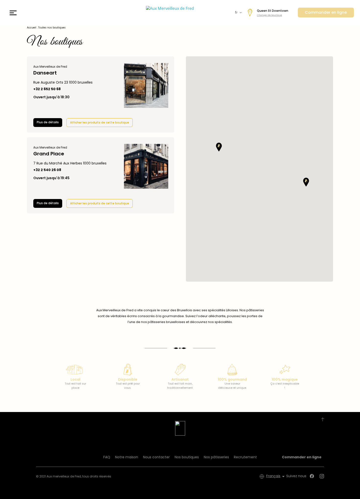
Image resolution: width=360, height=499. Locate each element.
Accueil (31, 27)
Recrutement (245, 457)
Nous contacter (156, 457)
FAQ (106, 457)
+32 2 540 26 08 (47, 169)
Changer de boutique (269, 15)
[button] (219, 147)
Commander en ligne (326, 12)
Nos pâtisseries (216, 457)
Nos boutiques (187, 457)
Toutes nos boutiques (52, 27)
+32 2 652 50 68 (47, 89)
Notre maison (126, 457)
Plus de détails (48, 122)
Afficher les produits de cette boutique (99, 122)
